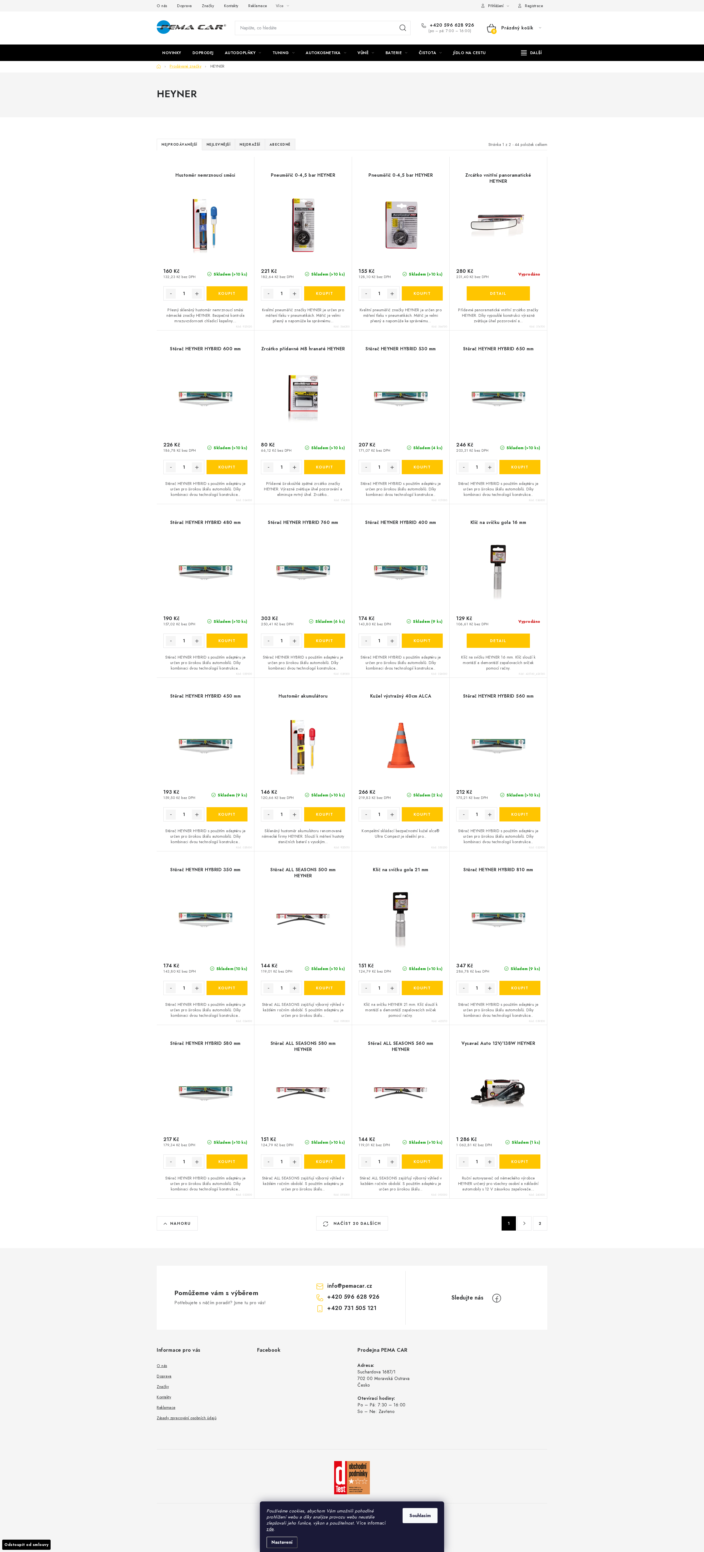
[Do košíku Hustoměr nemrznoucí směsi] (227, 293)
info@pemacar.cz (349, 1286)
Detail (498, 293)
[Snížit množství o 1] (171, 294)
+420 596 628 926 (451, 25)
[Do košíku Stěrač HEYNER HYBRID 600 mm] (227, 467)
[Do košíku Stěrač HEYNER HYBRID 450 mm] (227, 814)
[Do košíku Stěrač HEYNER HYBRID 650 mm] (519, 467)
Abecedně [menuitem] (280, 144)
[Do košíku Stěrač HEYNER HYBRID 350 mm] (227, 988)
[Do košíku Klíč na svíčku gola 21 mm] (422, 988)
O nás (162, 6)
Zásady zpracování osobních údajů (186, 1418)
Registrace (534, 6)
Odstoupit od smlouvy (26, 1544)
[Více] (531, 53)
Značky (208, 6)
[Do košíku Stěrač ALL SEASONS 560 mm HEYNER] (422, 1161)
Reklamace (257, 6)
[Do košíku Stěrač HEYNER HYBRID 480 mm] (227, 641)
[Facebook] (496, 1298)
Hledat (403, 28)
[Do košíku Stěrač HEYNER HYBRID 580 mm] (227, 1161)
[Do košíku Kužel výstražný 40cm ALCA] (422, 814)
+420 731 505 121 (351, 1308)
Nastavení (282, 1542)
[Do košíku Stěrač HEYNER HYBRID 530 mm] (422, 467)
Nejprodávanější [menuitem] (179, 144)
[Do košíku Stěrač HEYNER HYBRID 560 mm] (519, 814)
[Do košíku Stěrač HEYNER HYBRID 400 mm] (422, 641)
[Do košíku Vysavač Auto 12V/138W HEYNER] (519, 1161)
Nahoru (180, 1223)
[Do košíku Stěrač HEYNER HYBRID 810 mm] (519, 988)
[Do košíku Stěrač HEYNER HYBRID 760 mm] (324, 641)
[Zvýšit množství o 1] (197, 294)
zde (270, 1529)
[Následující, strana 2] (524, 1223)
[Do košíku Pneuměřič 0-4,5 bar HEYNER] (324, 293)
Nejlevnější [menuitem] (219, 144)
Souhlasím (420, 1515)
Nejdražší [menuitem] (250, 144)
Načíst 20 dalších (356, 1223)
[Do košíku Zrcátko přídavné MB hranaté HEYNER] (324, 467)
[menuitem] (172, 53)
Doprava (184, 6)
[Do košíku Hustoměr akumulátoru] (324, 814)
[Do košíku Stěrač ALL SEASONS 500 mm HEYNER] (324, 988)
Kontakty (231, 6)
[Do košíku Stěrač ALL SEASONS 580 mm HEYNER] (324, 1161)
